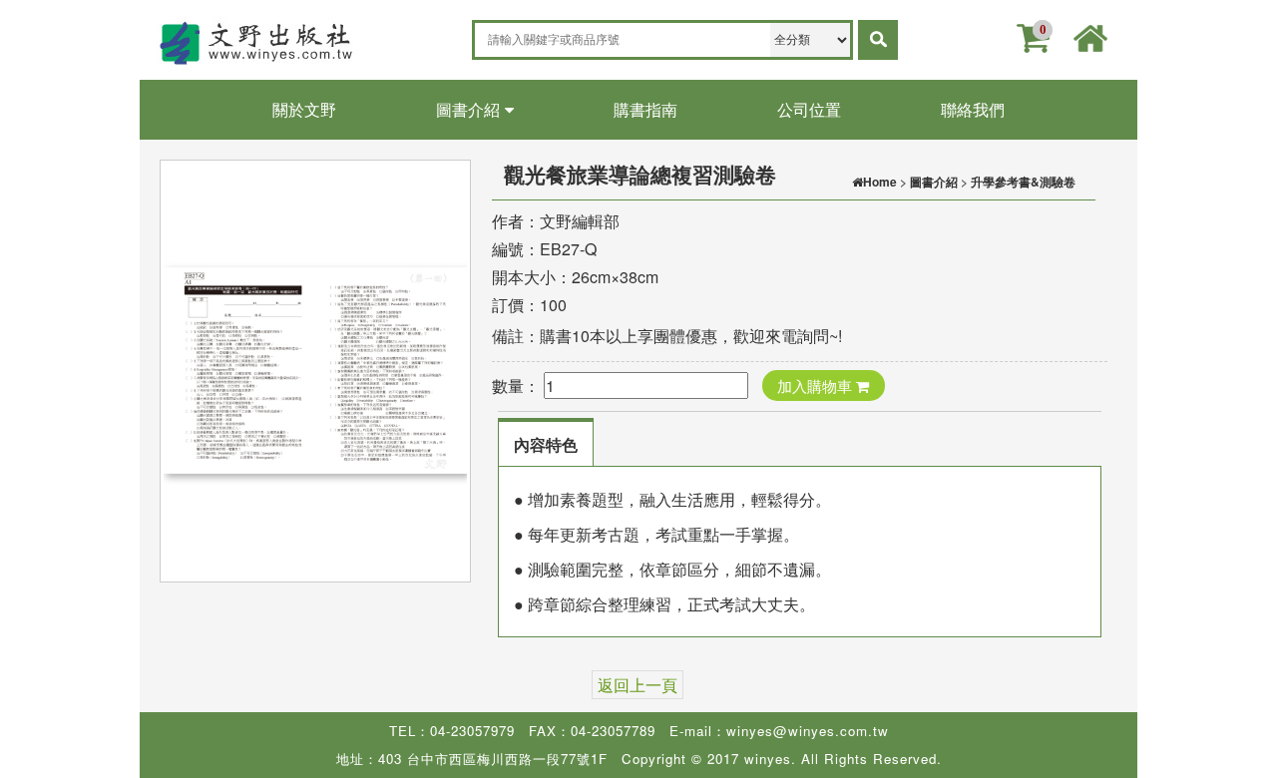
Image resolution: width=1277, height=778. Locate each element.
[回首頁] (1089, 35)
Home (880, 182)
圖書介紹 (468, 109)
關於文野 (304, 109)
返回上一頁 (637, 684)
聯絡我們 (973, 109)
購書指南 (645, 109)
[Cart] (1033, 37)
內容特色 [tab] (546, 444)
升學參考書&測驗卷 (1023, 182)
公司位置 (809, 109)
